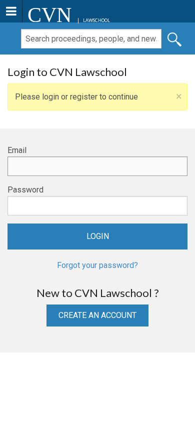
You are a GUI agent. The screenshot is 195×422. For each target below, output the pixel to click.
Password (26, 189)
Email (17, 150)
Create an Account (97, 315)
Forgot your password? (97, 265)
